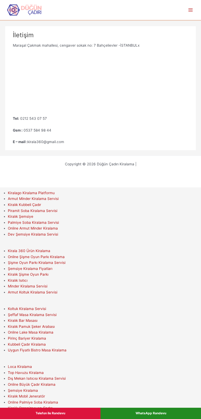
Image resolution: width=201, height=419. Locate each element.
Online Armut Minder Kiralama (33, 228)
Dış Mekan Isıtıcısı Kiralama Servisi (37, 378)
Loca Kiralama (20, 366)
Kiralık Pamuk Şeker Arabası (31, 326)
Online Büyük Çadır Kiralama (31, 384)
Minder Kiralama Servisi (27, 286)
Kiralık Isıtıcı (17, 280)
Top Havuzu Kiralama (26, 373)
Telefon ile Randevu (50, 413)
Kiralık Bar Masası (22, 320)
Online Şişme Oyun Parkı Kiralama (36, 257)
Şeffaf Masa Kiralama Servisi (32, 315)
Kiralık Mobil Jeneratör (26, 396)
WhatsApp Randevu (151, 413)
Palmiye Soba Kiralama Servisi (33, 222)
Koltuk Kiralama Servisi (27, 309)
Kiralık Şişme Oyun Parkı (28, 274)
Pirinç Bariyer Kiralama (27, 338)
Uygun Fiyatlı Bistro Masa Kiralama (37, 350)
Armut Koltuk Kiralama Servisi (32, 292)
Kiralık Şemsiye (20, 216)
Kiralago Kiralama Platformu (31, 193)
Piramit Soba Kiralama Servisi (32, 211)
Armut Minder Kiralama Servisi (33, 199)
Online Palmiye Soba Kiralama (33, 402)
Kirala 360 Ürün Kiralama (29, 251)
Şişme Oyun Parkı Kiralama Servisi (36, 262)
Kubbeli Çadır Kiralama (27, 344)
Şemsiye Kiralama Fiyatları (30, 268)
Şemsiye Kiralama (23, 390)
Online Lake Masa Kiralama (30, 332)
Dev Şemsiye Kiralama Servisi (33, 234)
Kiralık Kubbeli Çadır (24, 205)
